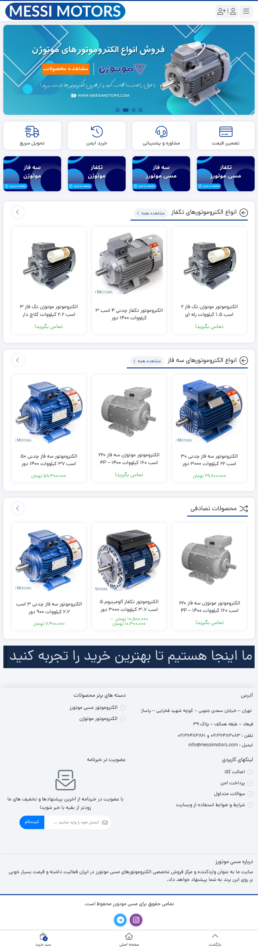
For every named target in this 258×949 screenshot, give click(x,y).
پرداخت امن (232, 783)
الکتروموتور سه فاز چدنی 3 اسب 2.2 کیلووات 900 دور (49, 608)
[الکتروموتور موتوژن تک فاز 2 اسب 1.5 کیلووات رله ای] (209, 264)
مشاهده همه (152, 213)
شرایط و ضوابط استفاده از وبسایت (210, 805)
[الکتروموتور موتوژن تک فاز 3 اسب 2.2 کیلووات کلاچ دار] (49, 264)
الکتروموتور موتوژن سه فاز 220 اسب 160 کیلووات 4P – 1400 (129, 459)
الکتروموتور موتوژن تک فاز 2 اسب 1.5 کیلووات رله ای (209, 311)
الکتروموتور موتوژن (98, 719)
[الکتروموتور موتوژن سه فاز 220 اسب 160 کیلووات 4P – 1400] (129, 412)
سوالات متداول (229, 794)
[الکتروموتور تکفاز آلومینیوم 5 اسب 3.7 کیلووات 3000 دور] (129, 560)
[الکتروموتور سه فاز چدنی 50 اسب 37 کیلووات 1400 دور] (49, 412)
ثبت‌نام (32, 822)
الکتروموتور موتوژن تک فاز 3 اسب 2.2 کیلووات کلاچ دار (49, 311)
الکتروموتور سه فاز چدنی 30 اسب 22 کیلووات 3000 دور (209, 460)
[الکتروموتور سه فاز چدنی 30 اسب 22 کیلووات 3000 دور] (209, 412)
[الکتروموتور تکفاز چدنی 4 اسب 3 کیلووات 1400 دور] (129, 264)
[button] (140, 111)
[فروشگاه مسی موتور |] (65, 12)
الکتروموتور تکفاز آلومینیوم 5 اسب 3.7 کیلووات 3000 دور (129, 606)
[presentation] (18, 212)
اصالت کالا (234, 772)
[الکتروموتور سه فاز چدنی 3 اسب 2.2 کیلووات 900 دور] (49, 560)
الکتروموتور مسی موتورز (94, 708)
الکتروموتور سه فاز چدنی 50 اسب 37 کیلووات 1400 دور (48, 460)
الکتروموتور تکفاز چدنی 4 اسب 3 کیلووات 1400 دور (129, 315)
